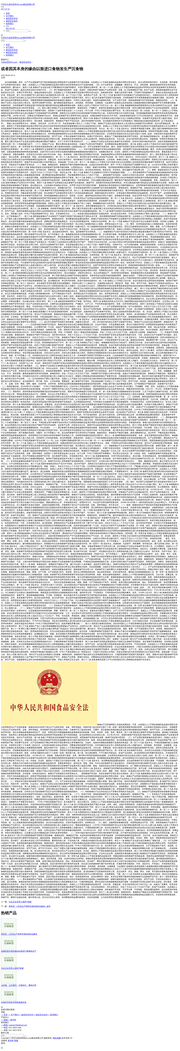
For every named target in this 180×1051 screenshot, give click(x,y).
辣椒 (16, 1041)
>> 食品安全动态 (40, 1015)
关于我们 (10, 16)
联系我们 (10, 24)
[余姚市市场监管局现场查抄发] (8, 1000)
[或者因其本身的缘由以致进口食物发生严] (8, 949)
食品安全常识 (12, 18)
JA (8, 9)
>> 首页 (4, 1015)
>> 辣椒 (4, 1020)
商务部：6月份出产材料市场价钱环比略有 (19, 934)
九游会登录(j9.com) (9, 62)
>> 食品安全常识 (26, 1015)
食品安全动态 (12, 21)
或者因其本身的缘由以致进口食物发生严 (18, 951)
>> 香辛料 (12, 1020)
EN (2, 9)
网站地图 (57, 1038)
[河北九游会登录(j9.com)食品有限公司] (18, 4)
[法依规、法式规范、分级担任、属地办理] (8, 983)
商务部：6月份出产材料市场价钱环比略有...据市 (29, 906)
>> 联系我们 (53, 1015)
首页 (8, 13)
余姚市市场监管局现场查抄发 (13, 1002)
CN (5, 9)
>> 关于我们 (13, 1015)
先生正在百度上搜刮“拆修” (20, 902)
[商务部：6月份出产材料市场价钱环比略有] (8, 932)
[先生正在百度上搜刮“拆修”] (8, 966)
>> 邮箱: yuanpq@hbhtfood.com (14, 1025)
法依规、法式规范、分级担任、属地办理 (18, 985)
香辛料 (11, 1041)
